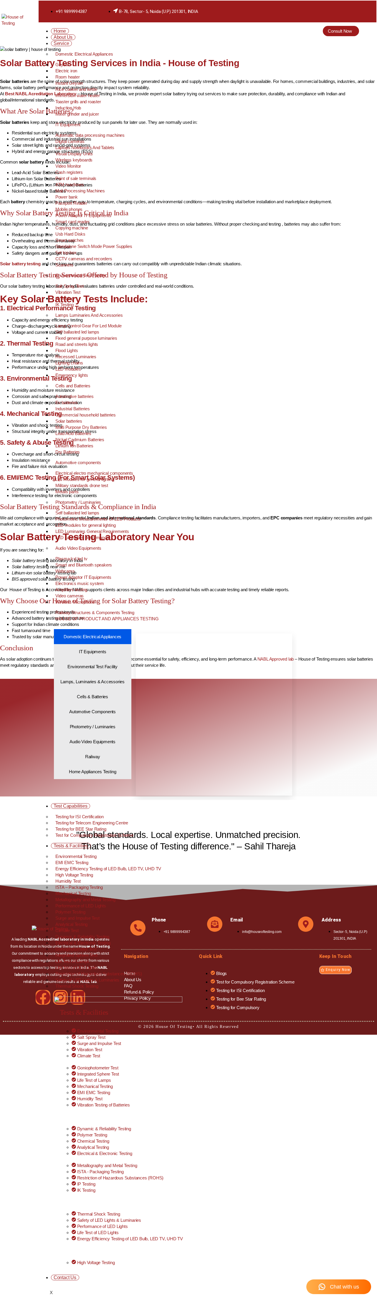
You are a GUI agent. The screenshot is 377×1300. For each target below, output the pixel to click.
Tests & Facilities (71, 845)
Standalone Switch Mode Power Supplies (93, 246)
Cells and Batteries (72, 385)
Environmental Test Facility (80, 275)
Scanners (64, 264)
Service (61, 43)
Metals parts (67, 491)
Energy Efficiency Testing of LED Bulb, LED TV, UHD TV (108, 868)
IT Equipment (67, 124)
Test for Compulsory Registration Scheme (94, 835)
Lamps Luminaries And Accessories (89, 315)
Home (60, 31)
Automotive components (78, 462)
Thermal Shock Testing (76, 986)
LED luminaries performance (82, 537)
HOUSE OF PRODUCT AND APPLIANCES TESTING (107, 618)
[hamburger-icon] (290, 32)
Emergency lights (71, 375)
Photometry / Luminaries (78, 502)
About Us (63, 37)
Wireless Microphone (75, 601)
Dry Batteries (67, 451)
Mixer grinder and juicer (77, 113)
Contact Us (65, 1277)
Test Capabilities (70, 806)
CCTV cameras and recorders (83, 258)
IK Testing (64, 304)
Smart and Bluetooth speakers (83, 564)
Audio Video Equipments (78, 548)
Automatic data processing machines (90, 135)
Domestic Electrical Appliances (84, 53)
